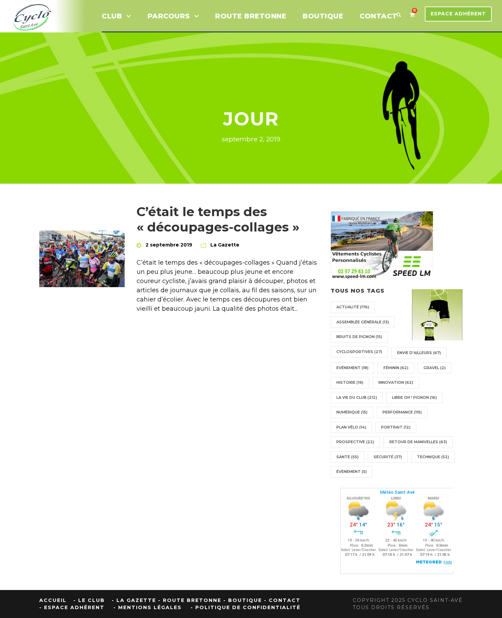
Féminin (396, 367)
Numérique (351, 412)
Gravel (434, 367)
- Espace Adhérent (71, 607)
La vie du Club (356, 397)
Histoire (349, 382)
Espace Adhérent (458, 14)
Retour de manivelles (418, 441)
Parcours (169, 16)
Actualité (352, 307)
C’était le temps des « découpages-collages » (218, 219)
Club (112, 16)
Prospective (355, 441)
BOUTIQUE (323, 16)
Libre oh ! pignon (414, 397)
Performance (402, 412)
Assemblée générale (362, 322)
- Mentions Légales (147, 607)
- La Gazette (134, 600)
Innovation (395, 382)
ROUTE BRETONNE (250, 16)
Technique (433, 456)
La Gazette (224, 245)
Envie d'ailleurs (419, 352)
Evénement (352, 367)
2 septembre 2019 (168, 245)
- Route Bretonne (189, 600)
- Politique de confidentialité (246, 607)
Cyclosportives (359, 351)
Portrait (395, 427)
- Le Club (89, 600)
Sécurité (388, 456)
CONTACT (379, 16)
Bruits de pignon (359, 336)
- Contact (282, 600)
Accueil (53, 600)
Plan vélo (351, 427)
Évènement (351, 471)
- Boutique (242, 600)
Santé (347, 456)
